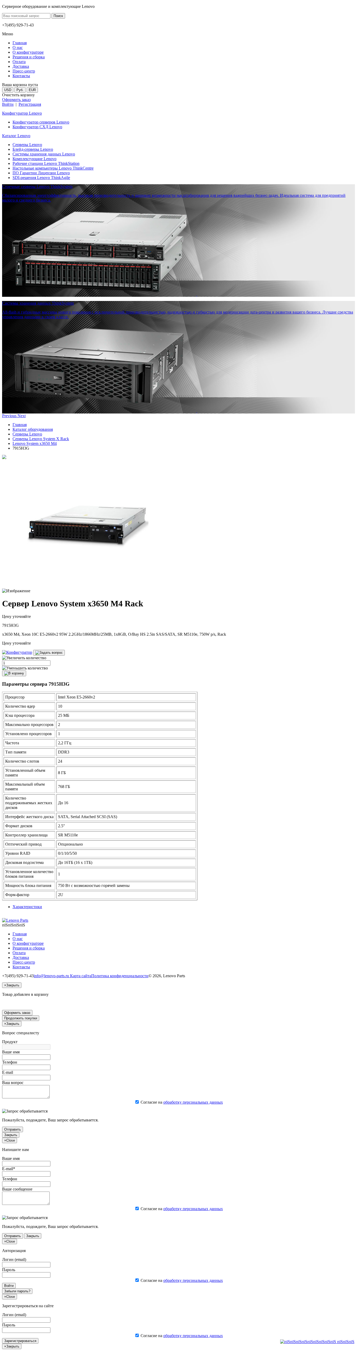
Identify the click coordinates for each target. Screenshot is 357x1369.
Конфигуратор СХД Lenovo (37, 127)
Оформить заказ (16, 99)
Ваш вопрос (13, 1082)
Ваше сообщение (17, 1189)
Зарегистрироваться (20, 1341)
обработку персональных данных (193, 1102)
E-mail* (8, 1168)
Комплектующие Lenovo (34, 159)
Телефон (9, 1062)
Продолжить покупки (20, 1018)
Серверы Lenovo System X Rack (41, 439)
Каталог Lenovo (16, 135)
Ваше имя (11, 1052)
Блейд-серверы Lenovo (33, 149)
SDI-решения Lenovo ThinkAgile (41, 177)
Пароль (8, 1269)
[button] (10, 416)
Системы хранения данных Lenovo (44, 154)
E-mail (7, 1072)
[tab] (27, 906)
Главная (20, 424)
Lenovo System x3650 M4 (35, 443)
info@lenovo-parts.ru (52, 976)
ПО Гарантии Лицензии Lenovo (41, 173)
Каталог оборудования (33, 429)
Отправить (12, 1129)
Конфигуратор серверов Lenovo (41, 122)
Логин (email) (14, 1259)
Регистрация (30, 104)
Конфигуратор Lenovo (22, 113)
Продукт (10, 1042)
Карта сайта (80, 976)
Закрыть (10, 1135)
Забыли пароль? (17, 1291)
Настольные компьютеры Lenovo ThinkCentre (53, 168)
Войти (8, 104)
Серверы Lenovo (27, 144)
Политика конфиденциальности (119, 976)
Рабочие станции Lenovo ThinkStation (46, 163)
